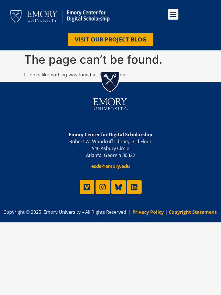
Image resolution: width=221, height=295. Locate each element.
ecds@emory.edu (110, 166)
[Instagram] (103, 187)
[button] (173, 14)
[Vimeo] (87, 187)
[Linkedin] (134, 187)
